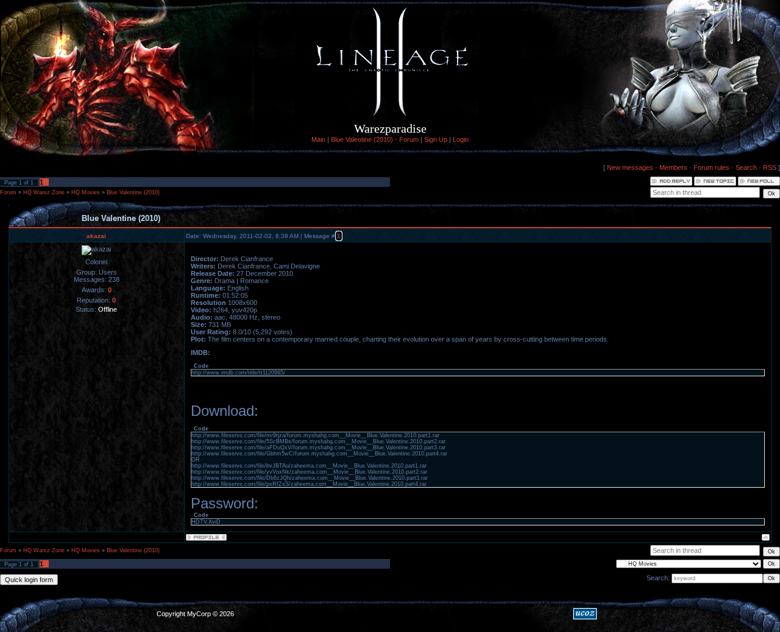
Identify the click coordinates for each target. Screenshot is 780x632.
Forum (8, 192)
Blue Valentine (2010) (133, 192)
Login (461, 139)
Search (746, 167)
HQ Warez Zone (44, 192)
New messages (630, 167)
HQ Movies (85, 192)
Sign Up (435, 139)
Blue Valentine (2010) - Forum (375, 139)
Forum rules (711, 167)
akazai (96, 236)
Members (673, 167)
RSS (769, 167)
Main (318, 139)
